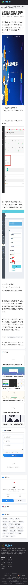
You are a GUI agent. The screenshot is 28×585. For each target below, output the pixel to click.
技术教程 (3, 564)
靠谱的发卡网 (12, 530)
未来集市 (12, 536)
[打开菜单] (25, 2)
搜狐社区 (21, 521)
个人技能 (11, 524)
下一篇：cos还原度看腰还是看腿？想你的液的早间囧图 (13, 344)
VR (4, 533)
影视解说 (11, 518)
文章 (21, 500)
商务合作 (10, 559)
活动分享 (3, 566)
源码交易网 (17, 524)
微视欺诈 (15, 521)
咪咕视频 (5, 518)
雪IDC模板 (12, 527)
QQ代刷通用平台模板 (11, 207)
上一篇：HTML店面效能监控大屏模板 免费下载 (14, 342)
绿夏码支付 (19, 337)
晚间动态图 (5, 536)
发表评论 (14, 455)
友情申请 (10, 562)
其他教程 (8, 6)
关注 (8, 500)
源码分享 (3, 562)
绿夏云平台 (12, 205)
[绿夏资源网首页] (6, 2)
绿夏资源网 (14, 574)
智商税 (4, 524)
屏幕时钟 (5, 530)
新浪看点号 (20, 530)
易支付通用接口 (11, 337)
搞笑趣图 (3, 568)
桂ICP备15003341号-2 (13, 575)
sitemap (18, 577)
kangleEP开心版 (6, 521)
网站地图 (10, 566)
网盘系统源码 (18, 533)
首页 (3, 6)
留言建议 (10, 564)
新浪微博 (5, 527)
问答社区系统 (19, 527)
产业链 (17, 518)
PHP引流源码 (10, 533)
